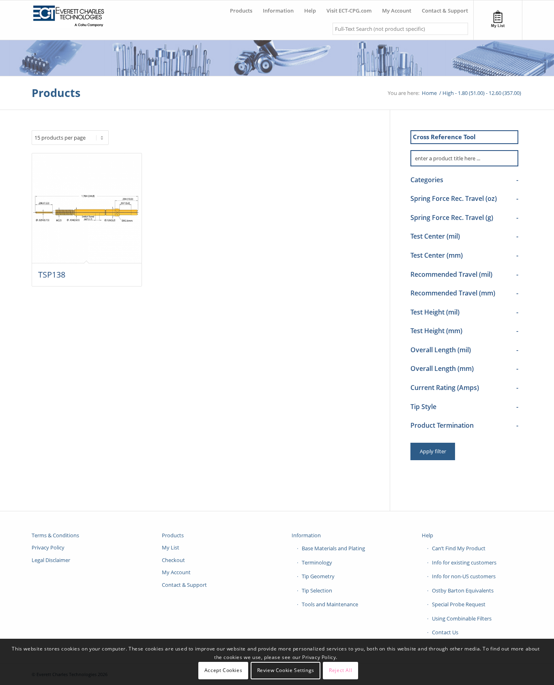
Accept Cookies (223, 670)
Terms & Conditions (55, 535)
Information (306, 535)
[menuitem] (241, 7)
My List (170, 547)
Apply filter (433, 451)
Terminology (317, 562)
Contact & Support (184, 584)
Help (427, 535)
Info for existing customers (464, 562)
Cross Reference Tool (444, 137)
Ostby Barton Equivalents (463, 590)
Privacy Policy (48, 547)
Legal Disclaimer (51, 560)
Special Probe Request (458, 604)
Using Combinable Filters (462, 618)
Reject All (340, 670)
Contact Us (445, 632)
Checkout (173, 560)
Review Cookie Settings (285, 670)
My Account (176, 572)
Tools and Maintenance (330, 604)
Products (56, 92)
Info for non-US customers (464, 576)
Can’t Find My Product (458, 548)
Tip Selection (317, 590)
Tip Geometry (318, 576)
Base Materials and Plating (333, 548)
